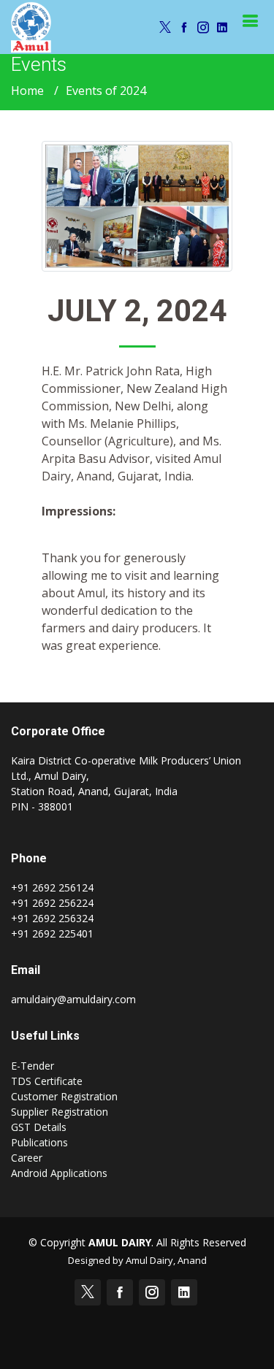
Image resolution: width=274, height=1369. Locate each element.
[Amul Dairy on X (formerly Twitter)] (163, 27)
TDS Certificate (47, 1081)
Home (27, 91)
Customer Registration (64, 1096)
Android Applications (59, 1173)
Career (26, 1158)
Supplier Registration (59, 1112)
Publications (39, 1142)
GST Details (38, 1127)
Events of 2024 (106, 91)
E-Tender (32, 1066)
